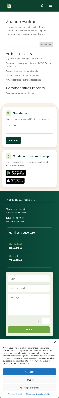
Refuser (30, 379)
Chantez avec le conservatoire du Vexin (24, 75)
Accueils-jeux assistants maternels (22, 71)
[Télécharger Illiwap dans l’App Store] (15, 181)
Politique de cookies (16, 394)
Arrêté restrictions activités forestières (23, 79)
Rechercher (46, 44)
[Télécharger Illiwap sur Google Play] (16, 173)
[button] (54, 342)
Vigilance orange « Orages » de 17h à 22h (25, 58)
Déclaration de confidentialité (38, 394)
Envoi (29, 329)
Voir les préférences (29, 387)
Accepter (29, 371)
